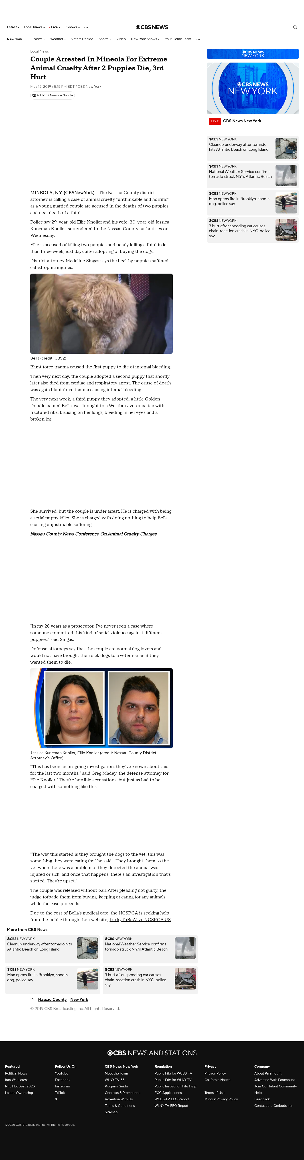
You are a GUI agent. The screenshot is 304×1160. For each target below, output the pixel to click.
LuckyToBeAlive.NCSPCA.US (140, 920)
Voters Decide (82, 39)
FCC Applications (168, 1093)
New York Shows (144, 39)
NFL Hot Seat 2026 (20, 1086)
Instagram (62, 1086)
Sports (104, 39)
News (38, 39)
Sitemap (111, 1112)
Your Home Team (178, 39)
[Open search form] (295, 27)
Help (258, 1093)
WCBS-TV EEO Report (172, 1099)
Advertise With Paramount (274, 1080)
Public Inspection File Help (175, 1086)
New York (14, 39)
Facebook (62, 1080)
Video (121, 39)
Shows (72, 27)
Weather (57, 39)
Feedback (262, 1099)
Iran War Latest (16, 1080)
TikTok (60, 1093)
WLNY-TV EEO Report (171, 1105)
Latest (12, 27)
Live (55, 27)
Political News (16, 1073)
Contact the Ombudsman (273, 1105)
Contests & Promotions (122, 1093)
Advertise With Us (119, 1099)
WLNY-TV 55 (114, 1080)
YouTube (61, 1073)
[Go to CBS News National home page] (152, 27)
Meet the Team (116, 1073)
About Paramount (268, 1073)
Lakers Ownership (19, 1093)
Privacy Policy (215, 1073)
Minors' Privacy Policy (221, 1099)
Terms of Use (215, 1093)
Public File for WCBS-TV (173, 1073)
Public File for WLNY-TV (173, 1080)
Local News (33, 27)
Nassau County (52, 999)
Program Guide (116, 1086)
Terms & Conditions (120, 1105)
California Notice (218, 1080)
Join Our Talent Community (275, 1086)
